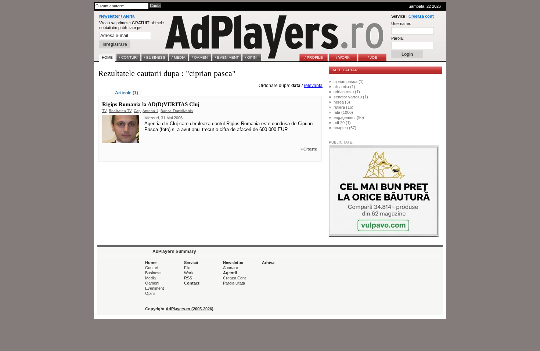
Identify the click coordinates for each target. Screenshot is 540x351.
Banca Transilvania (177, 111)
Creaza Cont (234, 278)
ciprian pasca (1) (349, 81)
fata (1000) (343, 112)
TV (104, 111)
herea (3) (342, 102)
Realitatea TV (120, 111)
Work (189, 273)
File (187, 267)
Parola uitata (234, 283)
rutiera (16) (343, 107)
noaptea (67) (345, 128)
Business (153, 273)
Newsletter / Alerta (116, 16)
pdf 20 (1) (342, 122)
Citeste (310, 149)
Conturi (151, 267)
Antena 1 (150, 111)
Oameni (152, 283)
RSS (188, 278)
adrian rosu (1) (347, 92)
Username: (401, 23)
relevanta (313, 85)
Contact (191, 283)
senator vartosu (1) (351, 97)
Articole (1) (126, 92)
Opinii (150, 293)
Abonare (230, 267)
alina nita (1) (344, 86)
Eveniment (154, 288)
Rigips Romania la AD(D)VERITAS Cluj (150, 104)
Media (150, 278)
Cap (137, 111)
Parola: (397, 38)
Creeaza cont (421, 16)
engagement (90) (349, 117)
